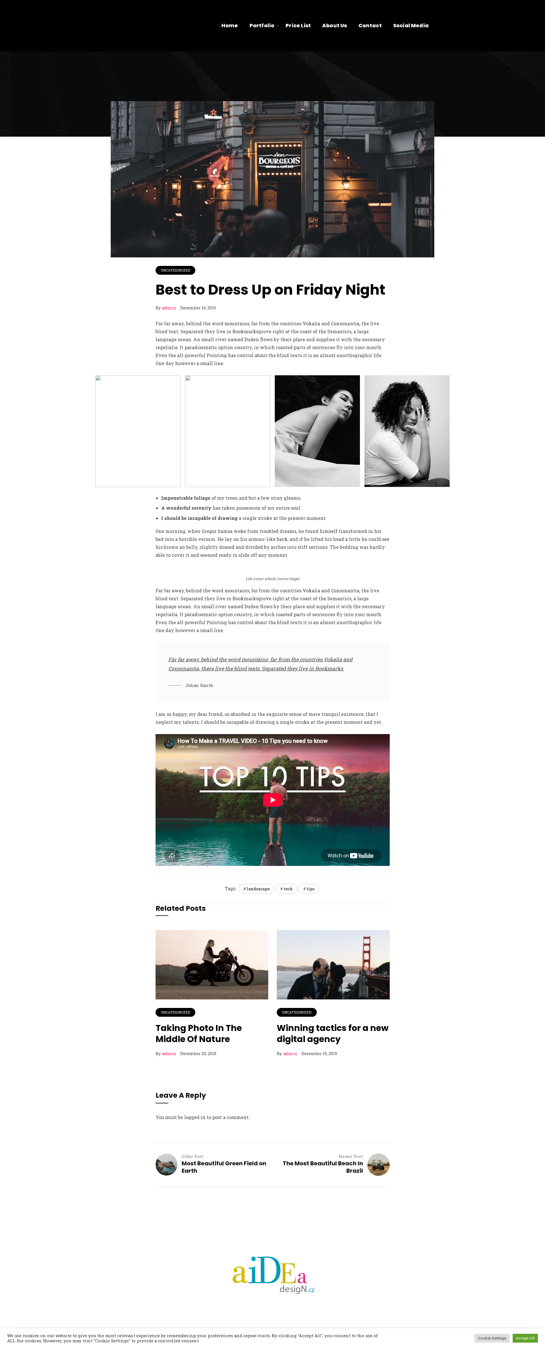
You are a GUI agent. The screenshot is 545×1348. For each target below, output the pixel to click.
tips (311, 888)
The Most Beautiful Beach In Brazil (323, 1167)
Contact (370, 25)
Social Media (411, 25)
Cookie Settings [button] (492, 1338)
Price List (298, 25)
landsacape (258, 888)
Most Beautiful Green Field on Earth (224, 1167)
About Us (334, 25)
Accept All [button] (525, 1338)
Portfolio (262, 25)
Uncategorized (175, 270)
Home (229, 25)
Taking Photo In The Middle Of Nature (199, 1033)
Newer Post (351, 1156)
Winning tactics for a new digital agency (333, 1033)
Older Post (193, 1156)
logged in (195, 1117)
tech (288, 888)
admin (169, 308)
